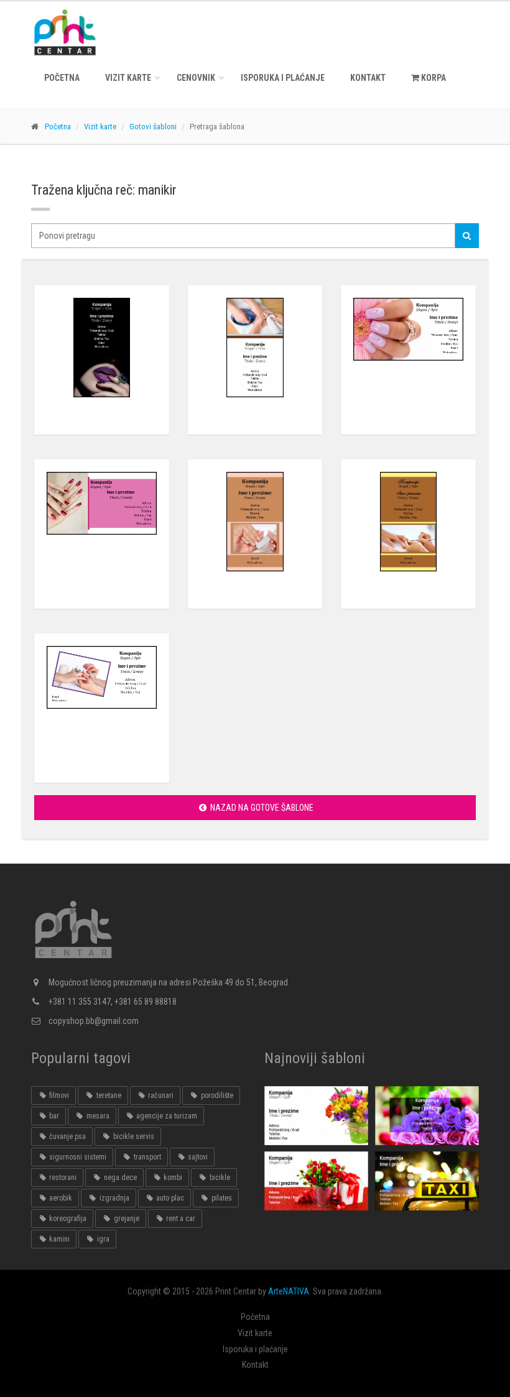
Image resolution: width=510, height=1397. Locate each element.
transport (146, 1157)
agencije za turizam (165, 1116)
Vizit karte (128, 78)
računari (160, 1095)
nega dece (119, 1177)
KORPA (432, 78)
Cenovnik (196, 78)
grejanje (125, 1218)
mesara (97, 1116)
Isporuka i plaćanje (283, 78)
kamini (58, 1239)
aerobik (59, 1198)
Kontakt (368, 78)
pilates (221, 1198)
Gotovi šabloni (153, 126)
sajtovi (197, 1157)
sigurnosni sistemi (76, 1157)
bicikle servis (132, 1136)
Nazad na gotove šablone (260, 808)
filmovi (58, 1095)
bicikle (219, 1177)
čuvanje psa (66, 1136)
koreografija (66, 1218)
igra (102, 1239)
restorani (61, 1177)
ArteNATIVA (288, 1291)
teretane (108, 1095)
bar (53, 1116)
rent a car (179, 1218)
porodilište (216, 1095)
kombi (172, 1177)
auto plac (169, 1198)
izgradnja (113, 1198)
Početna (62, 78)
